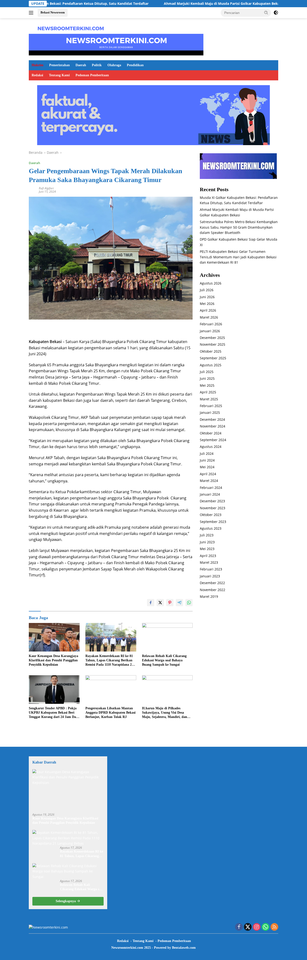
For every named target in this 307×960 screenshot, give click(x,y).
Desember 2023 (212, 501)
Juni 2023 (207, 542)
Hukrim (37, 65)
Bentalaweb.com (184, 947)
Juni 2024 (207, 460)
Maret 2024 (209, 481)
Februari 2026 (211, 324)
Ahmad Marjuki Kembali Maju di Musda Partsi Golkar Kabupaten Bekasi (191, 3)
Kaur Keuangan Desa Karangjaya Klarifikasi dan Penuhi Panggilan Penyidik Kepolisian (53, 660)
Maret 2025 (209, 399)
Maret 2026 (209, 317)
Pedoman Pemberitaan (92, 75)
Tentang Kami (59, 75)
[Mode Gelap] (275, 13)
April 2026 (208, 310)
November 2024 (212, 426)
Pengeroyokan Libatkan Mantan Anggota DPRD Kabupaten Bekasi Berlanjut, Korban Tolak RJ (110, 712)
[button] (266, 12)
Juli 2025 (206, 371)
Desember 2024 (212, 419)
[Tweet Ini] (160, 602)
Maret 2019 (209, 596)
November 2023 (212, 508)
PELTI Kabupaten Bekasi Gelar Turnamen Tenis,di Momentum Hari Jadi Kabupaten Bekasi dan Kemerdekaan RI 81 (238, 257)
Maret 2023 (209, 562)
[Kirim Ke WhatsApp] (189, 602)
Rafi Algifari (46, 188)
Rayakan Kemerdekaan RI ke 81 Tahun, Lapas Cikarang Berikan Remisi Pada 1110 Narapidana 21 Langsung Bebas (109, 660)
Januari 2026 (210, 331)
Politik (97, 65)
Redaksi (37, 75)
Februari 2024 (211, 487)
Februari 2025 (211, 405)
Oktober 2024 (210, 433)
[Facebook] (239, 927)
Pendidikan (135, 65)
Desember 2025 (212, 337)
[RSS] (274, 927)
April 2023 (208, 555)
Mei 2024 (207, 467)
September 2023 (213, 521)
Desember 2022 (212, 583)
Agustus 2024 (210, 446)
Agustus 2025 (210, 365)
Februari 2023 (211, 569)
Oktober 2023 (210, 515)
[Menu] (32, 13)
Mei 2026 (207, 303)
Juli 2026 (206, 290)
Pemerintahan (59, 65)
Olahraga (114, 65)
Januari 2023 (210, 576)
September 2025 (213, 358)
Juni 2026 (207, 297)
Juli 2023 (206, 535)
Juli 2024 (206, 453)
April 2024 (208, 474)
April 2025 (208, 392)
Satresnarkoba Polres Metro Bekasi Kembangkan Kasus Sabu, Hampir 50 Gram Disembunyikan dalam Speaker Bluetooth (239, 227)
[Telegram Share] (179, 602)
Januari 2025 (210, 412)
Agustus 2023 (210, 528)
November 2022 (212, 589)
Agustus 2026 (210, 283)
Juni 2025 (207, 378)
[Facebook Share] (150, 602)
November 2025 (212, 344)
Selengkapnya (66, 901)
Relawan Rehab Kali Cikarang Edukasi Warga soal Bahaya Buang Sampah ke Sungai (164, 660)
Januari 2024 (210, 494)
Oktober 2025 (210, 351)
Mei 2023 (207, 548)
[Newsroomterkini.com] (71, 28)
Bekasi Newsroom (53, 12)
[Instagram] (256, 927)
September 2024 (213, 440)
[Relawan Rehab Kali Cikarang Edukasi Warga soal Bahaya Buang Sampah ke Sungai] (167, 637)
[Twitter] (248, 927)
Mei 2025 (207, 385)
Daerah (81, 65)
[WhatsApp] (265, 927)
